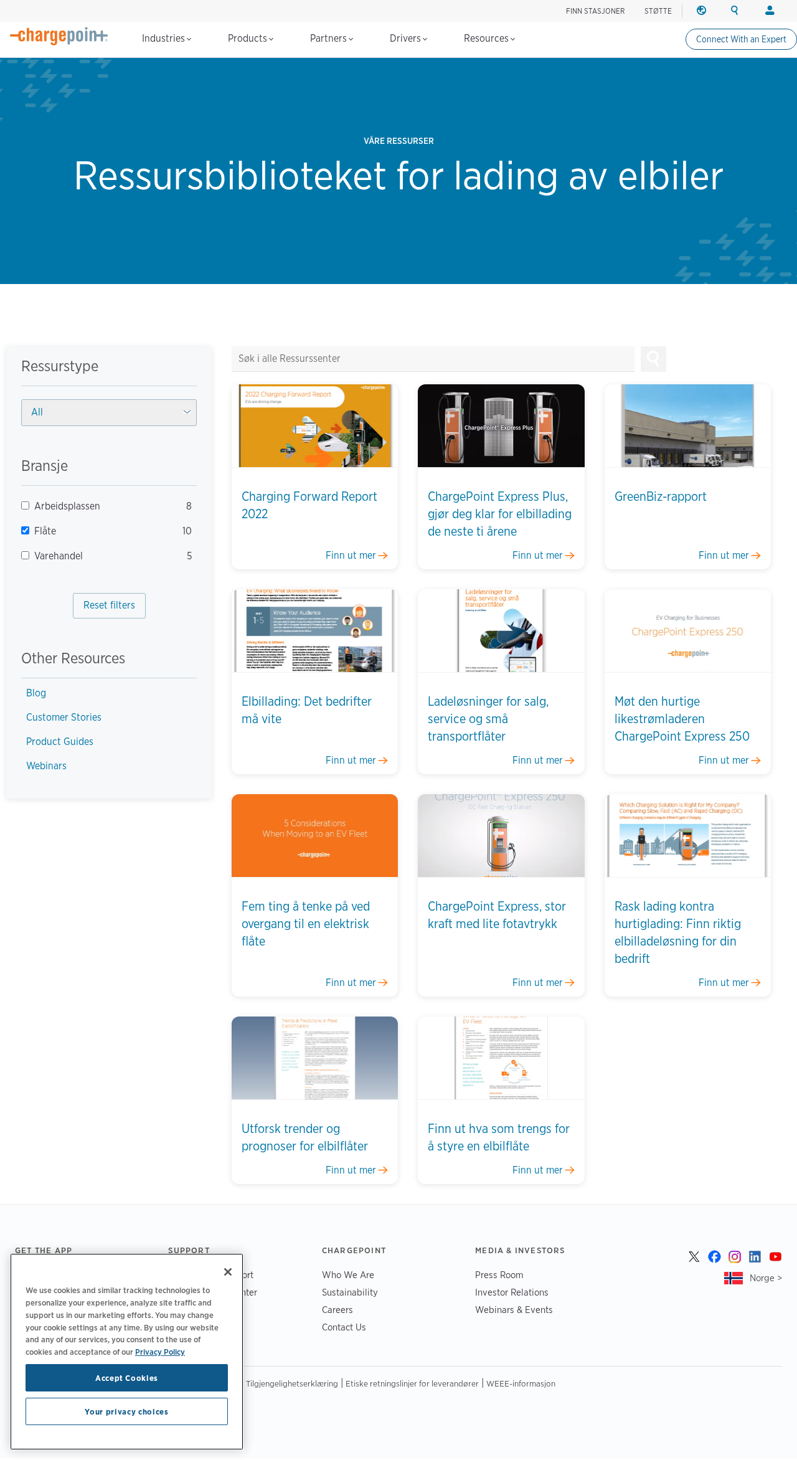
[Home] (59, 36)
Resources (487, 38)
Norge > (766, 1278)
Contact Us (344, 1327)
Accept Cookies (126, 1378)
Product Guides (59, 741)
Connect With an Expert (741, 39)
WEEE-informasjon (520, 1383)
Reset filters (109, 605)
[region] (126, 1351)
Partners (329, 38)
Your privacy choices (126, 1411)
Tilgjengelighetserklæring (292, 1383)
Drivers (406, 38)
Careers (337, 1309)
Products (249, 38)
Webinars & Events (514, 1309)
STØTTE (658, 11)
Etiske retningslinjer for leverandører (412, 1383)
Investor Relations (512, 1292)
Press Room (499, 1275)
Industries (164, 38)
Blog (36, 693)
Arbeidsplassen (103, 506)
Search (653, 359)
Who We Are (348, 1275)
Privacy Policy (160, 1351)
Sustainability (350, 1292)
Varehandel (103, 556)
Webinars (46, 766)
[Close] (228, 1272)
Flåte (103, 531)
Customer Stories (63, 717)
